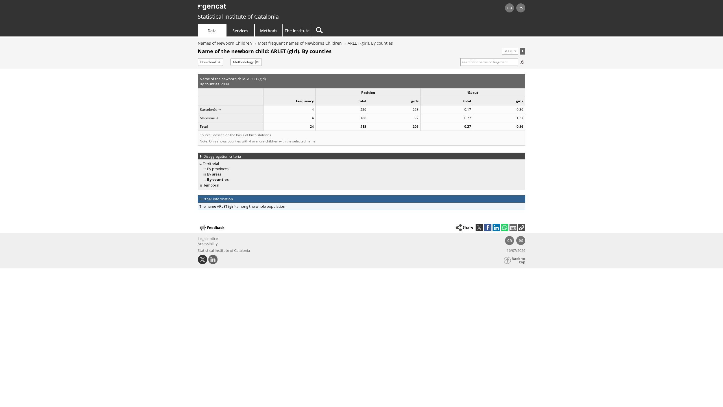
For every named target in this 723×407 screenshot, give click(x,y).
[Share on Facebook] (487, 227)
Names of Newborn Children (225, 43)
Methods (268, 30)
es (521, 8)
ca (509, 8)
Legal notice (208, 238)
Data (212, 30)
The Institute (297, 30)
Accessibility (208, 243)
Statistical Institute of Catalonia (238, 16)
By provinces (217, 168)
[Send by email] (513, 227)
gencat (263, 8)
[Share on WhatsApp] (504, 227)
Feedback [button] (216, 227)
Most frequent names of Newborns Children (300, 43)
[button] (521, 227)
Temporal (211, 185)
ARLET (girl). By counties (370, 43)
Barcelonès (208, 109)
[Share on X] (479, 227)
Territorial (211, 163)
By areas (214, 174)
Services (240, 30)
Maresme (207, 118)
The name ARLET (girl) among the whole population (242, 206)
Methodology (243, 62)
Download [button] (208, 62)
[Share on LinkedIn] (496, 227)
